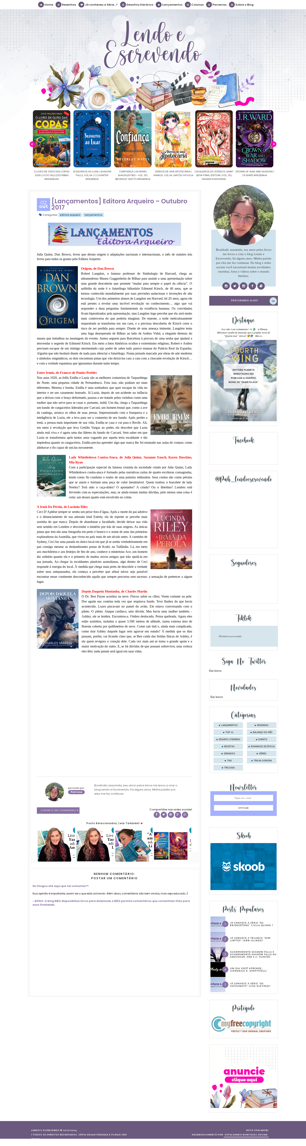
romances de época (263, 746)
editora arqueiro (70, 215)
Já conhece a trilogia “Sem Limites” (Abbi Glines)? (250, 939)
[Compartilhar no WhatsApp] (185, 815)
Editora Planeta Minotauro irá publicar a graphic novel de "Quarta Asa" (243, 376)
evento (262, 739)
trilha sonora (263, 761)
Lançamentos (172, 5)
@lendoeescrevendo (230, 636)
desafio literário (229, 739)
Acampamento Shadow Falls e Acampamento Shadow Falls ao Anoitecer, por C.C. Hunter (253, 954)
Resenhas (68, 5)
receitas (229, 746)
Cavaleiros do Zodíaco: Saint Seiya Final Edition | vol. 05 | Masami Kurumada (173, 175)
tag (229, 761)
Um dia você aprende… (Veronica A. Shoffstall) (248, 969)
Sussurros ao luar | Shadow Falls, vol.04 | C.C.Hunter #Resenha (51, 175)
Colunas (197, 5)
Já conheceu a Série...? (101, 5)
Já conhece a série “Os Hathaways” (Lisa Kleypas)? (250, 984)
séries (262, 754)
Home (48, 5)
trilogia (229, 768)
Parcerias (219, 5)
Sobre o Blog (244, 5)
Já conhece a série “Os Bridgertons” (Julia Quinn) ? (251, 923)
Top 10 (229, 732)
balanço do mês (262, 732)
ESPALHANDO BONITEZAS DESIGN (246, 1135)
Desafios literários (139, 5)
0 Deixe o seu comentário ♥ (59, 810)
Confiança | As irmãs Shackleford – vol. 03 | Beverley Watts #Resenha (92, 175)
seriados (229, 754)
